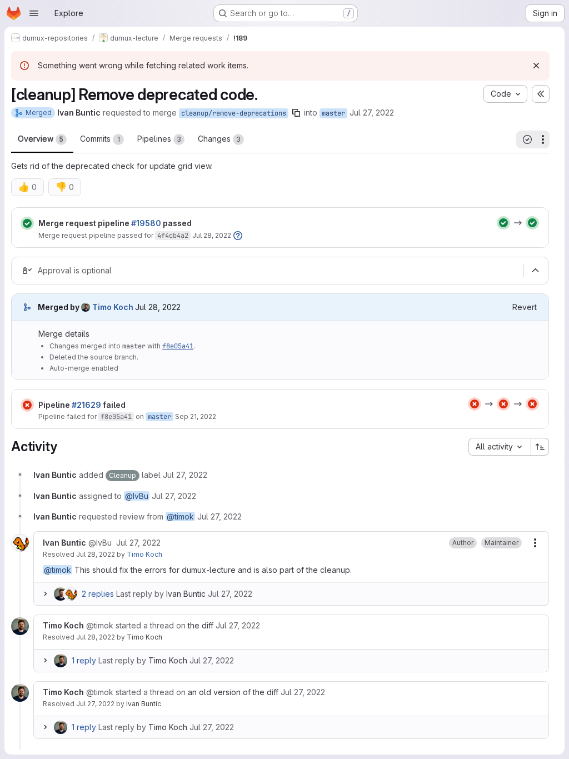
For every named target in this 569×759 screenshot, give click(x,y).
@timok (180, 516)
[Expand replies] (45, 594)
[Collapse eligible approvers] (535, 270)
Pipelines (159, 138)
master (333, 113)
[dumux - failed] (474, 404)
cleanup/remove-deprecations (233, 113)
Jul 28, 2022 (211, 235)
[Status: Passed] (27, 223)
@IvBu (136, 496)
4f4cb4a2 (172, 235)
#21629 (86, 405)
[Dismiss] (536, 65)
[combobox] (499, 447)
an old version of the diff (233, 692)
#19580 (146, 223)
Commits (100, 138)
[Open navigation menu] (34, 13)
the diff (200, 625)
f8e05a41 (177, 346)
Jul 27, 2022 (372, 112)
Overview (40, 138)
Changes (219, 138)
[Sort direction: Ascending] (540, 447)
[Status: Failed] (27, 405)
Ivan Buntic (186, 593)
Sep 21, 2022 (195, 416)
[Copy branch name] (296, 112)
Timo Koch (144, 554)
